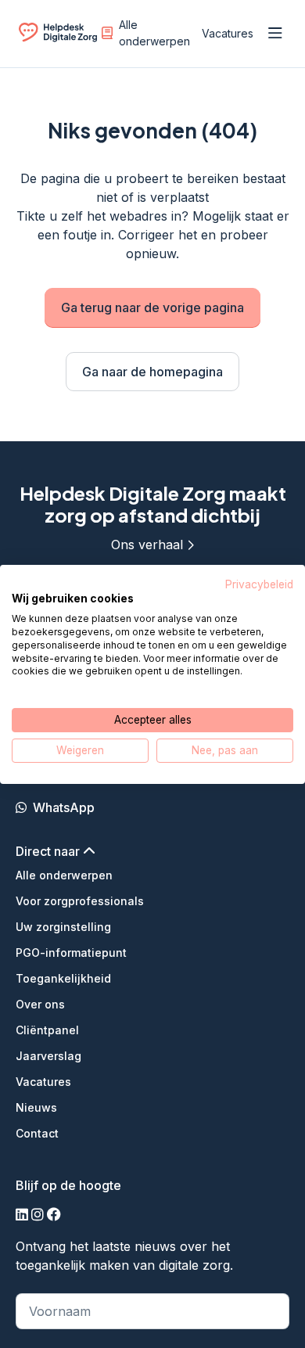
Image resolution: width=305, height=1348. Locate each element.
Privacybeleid (259, 583)
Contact (37, 1133)
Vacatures (227, 33)
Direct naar (49, 851)
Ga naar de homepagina (152, 371)
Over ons (40, 1004)
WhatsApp (64, 807)
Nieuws (36, 1107)
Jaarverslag (48, 1055)
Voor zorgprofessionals (80, 901)
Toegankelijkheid (63, 978)
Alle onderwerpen (154, 33)
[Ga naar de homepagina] (58, 36)
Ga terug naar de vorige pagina (152, 307)
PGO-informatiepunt (71, 952)
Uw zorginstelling (63, 926)
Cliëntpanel (47, 1030)
